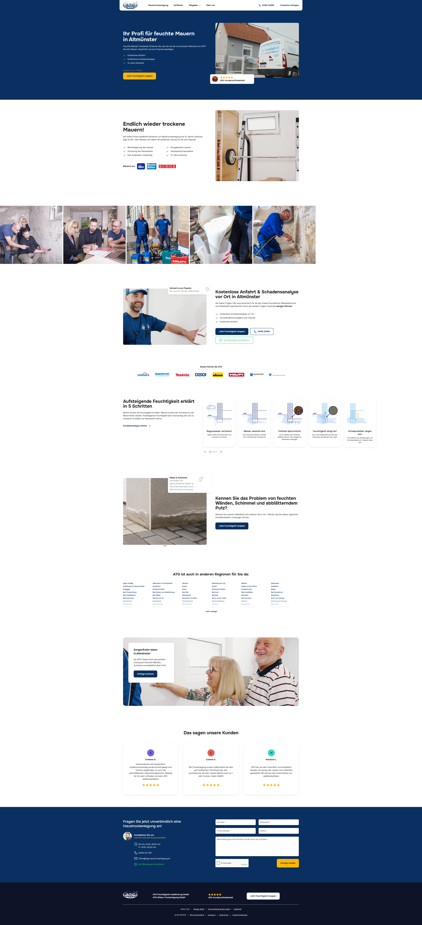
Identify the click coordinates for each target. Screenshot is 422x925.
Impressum (211, 915)
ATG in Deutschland (197, 915)
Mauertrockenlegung (158, 5)
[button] (194, 5)
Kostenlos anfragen (289, 5)
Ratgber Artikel (199, 909)
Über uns (210, 5)
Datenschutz (223, 915)
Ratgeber (193, 5)
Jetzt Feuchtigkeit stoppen (140, 76)
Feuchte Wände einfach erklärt (219, 909)
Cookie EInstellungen (239, 915)
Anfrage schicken (145, 674)
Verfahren (178, 5)
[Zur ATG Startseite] (130, 5)
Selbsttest (237, 909)
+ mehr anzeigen (211, 611)
